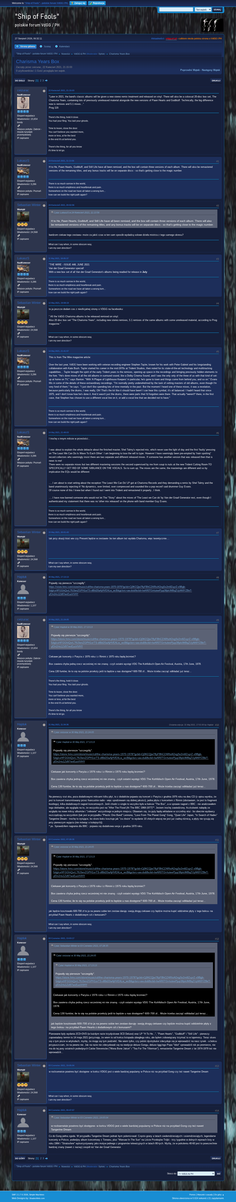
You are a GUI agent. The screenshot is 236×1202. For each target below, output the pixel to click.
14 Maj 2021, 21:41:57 (58, 351)
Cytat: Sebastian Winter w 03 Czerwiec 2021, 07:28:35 (81, 946)
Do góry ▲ (219, 1195)
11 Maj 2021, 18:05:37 (58, 258)
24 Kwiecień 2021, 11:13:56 (61, 161)
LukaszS (23, 160)
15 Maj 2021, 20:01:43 (58, 532)
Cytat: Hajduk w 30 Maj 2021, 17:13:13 (73, 627)
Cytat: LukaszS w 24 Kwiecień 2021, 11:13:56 (76, 212)
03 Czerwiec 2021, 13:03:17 (61, 938)
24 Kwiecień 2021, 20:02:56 (61, 205)
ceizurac (23, 90)
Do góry (20, 1158)
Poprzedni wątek (190, 70)
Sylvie (101, 54)
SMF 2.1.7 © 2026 (20, 1195)
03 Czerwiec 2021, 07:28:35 (61, 839)
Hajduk (22, 577)
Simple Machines (36, 1195)
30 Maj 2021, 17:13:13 (58, 577)
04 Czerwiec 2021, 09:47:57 (61, 1110)
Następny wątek (211, 70)
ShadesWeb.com (37, 1198)
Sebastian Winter (29, 205)
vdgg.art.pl (171, 38)
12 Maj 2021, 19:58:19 (58, 303)
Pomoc (192, 1195)
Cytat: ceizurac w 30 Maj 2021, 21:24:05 (74, 732)
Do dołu (20, 81)
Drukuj (216, 81)
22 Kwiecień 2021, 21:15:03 (61, 90)
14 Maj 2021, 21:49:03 (58, 432)
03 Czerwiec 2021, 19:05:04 (61, 1065)
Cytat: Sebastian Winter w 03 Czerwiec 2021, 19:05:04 (81, 1117)
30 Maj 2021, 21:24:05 (58, 619)
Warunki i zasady (205, 1195)
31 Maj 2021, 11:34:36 (58, 724)
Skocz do (171, 1173)
